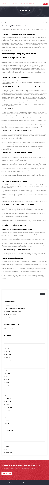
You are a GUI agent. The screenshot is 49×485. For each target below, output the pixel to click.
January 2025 (7, 395)
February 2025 (8, 392)
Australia (7, 433)
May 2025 (7, 382)
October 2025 (7, 367)
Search (5, 292)
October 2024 (7, 404)
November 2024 (8, 401)
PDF (6, 449)
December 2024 (8, 398)
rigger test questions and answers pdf (12, 317)
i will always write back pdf (10, 314)
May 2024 (7, 420)
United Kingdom (8, 452)
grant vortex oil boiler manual (11, 305)
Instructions (7, 443)
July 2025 (7, 376)
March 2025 (7, 388)
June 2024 (7, 417)
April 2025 (7, 385)
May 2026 (7, 345)
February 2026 (8, 354)
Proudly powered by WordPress (7, 482)
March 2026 (7, 351)
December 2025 (8, 360)
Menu (45, 3)
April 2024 (7, 423)
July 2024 (7, 413)
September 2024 (8, 407)
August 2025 (7, 373)
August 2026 (7, 338)
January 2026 (7, 357)
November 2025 (8, 363)
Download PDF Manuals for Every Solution (17, 4)
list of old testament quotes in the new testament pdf (15, 308)
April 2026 (7, 348)
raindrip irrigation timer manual (13, 26)
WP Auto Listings (26, 482)
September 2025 (8, 370)
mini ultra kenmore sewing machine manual (13, 311)
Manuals (4, 22)
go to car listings (7, 473)
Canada (6, 436)
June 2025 (7, 379)
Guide (6, 440)
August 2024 (7, 410)
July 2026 (7, 341)
